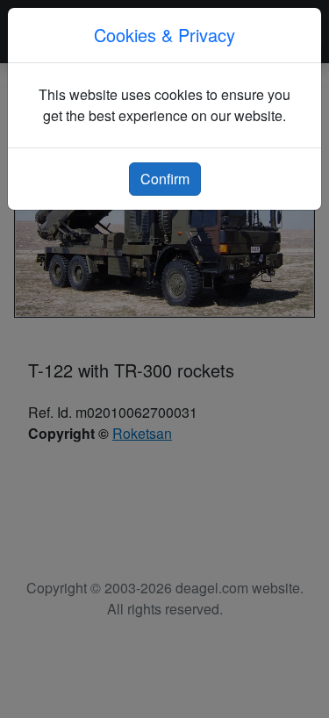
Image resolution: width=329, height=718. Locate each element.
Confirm (165, 179)
